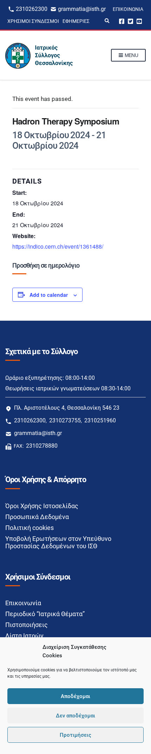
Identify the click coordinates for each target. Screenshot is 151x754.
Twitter (130, 21)
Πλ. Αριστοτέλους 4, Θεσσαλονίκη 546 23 (66, 407)
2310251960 (100, 420)
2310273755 (65, 420)
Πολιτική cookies (29, 527)
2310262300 (31, 9)
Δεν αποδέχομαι (75, 716)
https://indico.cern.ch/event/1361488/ (57, 246)
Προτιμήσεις (75, 735)
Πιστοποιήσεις (26, 624)
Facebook (122, 21)
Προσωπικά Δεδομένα (37, 516)
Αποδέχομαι (75, 696)
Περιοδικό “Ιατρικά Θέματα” (45, 614)
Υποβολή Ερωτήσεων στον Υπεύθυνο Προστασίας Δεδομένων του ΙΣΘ (58, 542)
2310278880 (42, 445)
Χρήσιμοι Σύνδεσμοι (33, 21)
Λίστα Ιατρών (24, 635)
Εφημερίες (76, 21)
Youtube (139, 21)
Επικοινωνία (128, 9)
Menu (130, 55)
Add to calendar (48, 294)
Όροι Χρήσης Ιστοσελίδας (41, 506)
